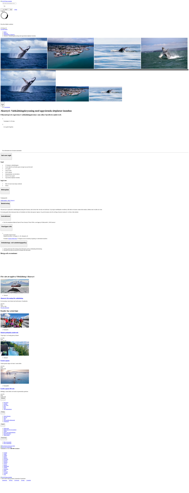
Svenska (5, 473)
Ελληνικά (6, 459)
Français (5, 462)
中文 (5, 474)
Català (5, 454)
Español (5, 460)
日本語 (5, 467)
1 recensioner (7, 107)
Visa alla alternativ (5, 307)
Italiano (5, 465)
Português (6, 469)
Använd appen (4, 29)
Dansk (5, 456)
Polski (5, 470)
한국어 (5, 463)
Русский (6, 471)
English (5, 452)
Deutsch (5, 458)
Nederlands (6, 466)
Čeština (5, 455)
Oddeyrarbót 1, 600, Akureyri (7, 200)
